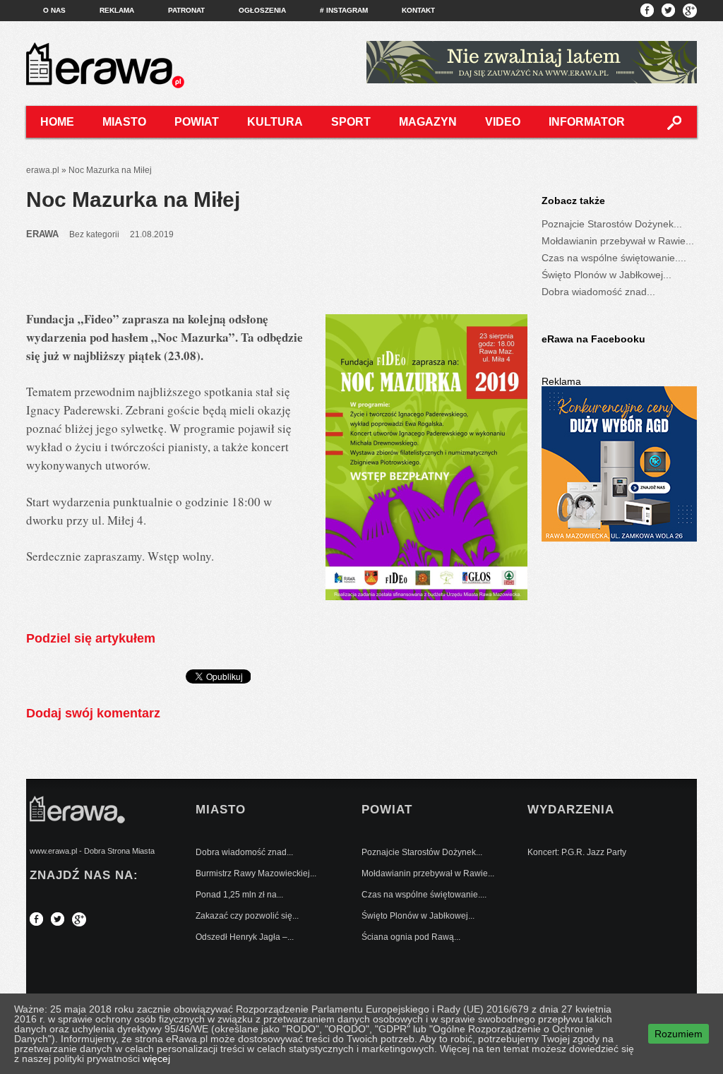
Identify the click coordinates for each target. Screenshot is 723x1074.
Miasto (124, 122)
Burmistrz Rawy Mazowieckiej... (256, 873)
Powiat (196, 122)
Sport (351, 122)
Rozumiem (679, 1033)
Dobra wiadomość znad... (598, 291)
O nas (54, 10)
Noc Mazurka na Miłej (133, 199)
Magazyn (428, 122)
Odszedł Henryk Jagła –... (245, 937)
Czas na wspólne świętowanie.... (614, 257)
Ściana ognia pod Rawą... (411, 937)
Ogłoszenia (262, 10)
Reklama (117, 10)
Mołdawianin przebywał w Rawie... (618, 240)
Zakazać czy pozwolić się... (247, 916)
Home (57, 122)
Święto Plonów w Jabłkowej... (606, 274)
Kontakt (418, 10)
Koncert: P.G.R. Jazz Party (576, 852)
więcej (156, 1058)
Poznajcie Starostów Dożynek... (612, 223)
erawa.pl (42, 170)
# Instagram (344, 10)
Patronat (186, 10)
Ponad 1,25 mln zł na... (239, 895)
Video (502, 122)
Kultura (275, 122)
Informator (587, 122)
